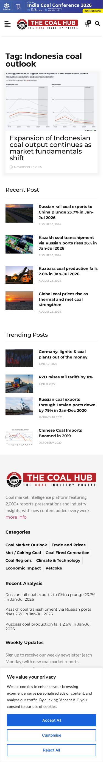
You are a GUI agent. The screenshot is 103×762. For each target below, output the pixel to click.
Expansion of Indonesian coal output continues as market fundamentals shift (50, 148)
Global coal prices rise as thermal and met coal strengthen (63, 299)
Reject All (51, 750)
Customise (51, 735)
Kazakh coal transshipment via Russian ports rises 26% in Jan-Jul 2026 (68, 243)
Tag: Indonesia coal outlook (43, 59)
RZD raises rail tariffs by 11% (66, 377)
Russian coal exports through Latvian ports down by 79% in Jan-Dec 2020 (67, 405)
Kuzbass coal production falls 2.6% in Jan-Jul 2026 (68, 271)
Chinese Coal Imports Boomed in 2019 (60, 433)
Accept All (51, 720)
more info (16, 517)
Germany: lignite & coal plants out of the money (63, 354)
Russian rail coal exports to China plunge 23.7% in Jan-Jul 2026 (66, 212)
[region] (51, 715)
